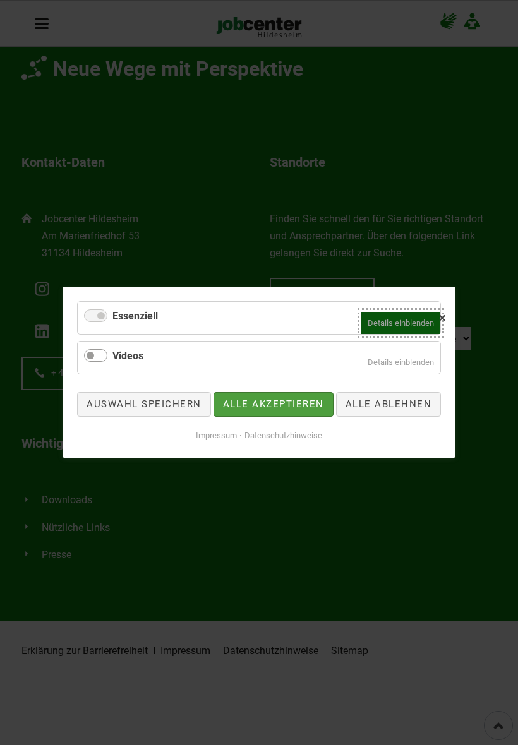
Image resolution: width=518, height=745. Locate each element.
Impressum (216, 435)
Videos (127, 356)
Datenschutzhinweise (283, 435)
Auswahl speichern (144, 404)
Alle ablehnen (389, 404)
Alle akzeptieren (273, 404)
